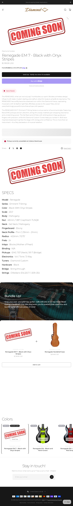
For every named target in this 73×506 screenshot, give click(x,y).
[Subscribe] (52, 477)
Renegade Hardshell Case (55, 352)
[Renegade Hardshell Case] (54, 335)
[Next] (70, 2)
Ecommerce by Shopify (55, 500)
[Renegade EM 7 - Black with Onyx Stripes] (18, 335)
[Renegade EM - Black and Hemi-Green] (43, 434)
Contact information (48, 502)
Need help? (67, 148)
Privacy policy (39, 502)
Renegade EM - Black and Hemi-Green (43, 449)
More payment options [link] (36, 85)
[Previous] (3, 2)
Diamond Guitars (8, 51)
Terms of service (31, 502)
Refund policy (23, 502)
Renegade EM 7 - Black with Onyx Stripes (18, 353)
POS (43, 500)
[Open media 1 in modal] (68, 18)
